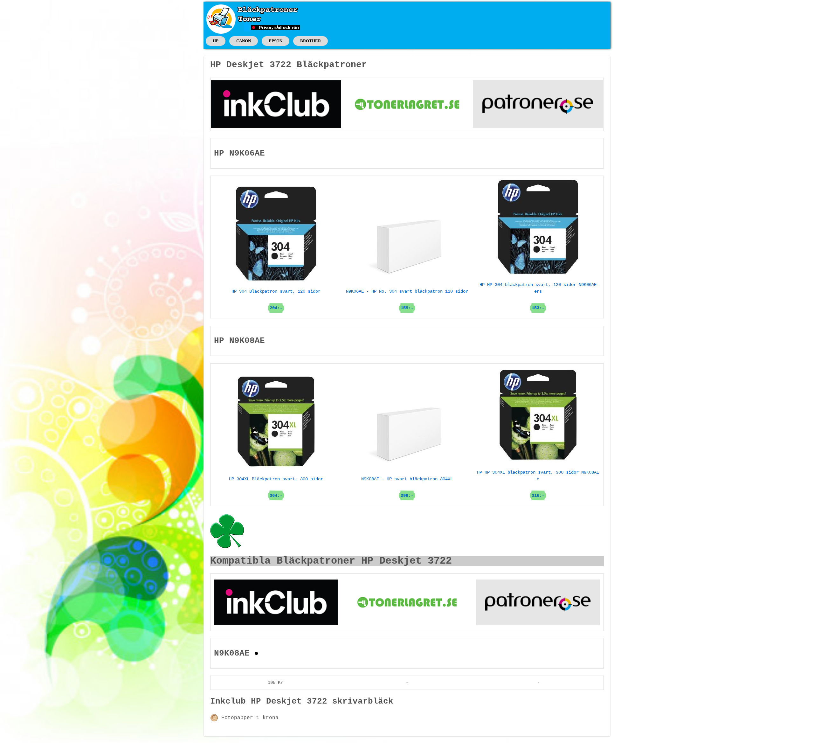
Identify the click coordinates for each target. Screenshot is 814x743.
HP (215, 40)
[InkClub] (276, 104)
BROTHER (310, 40)
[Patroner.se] (538, 104)
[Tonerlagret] (407, 104)
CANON (243, 40)
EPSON (275, 40)
